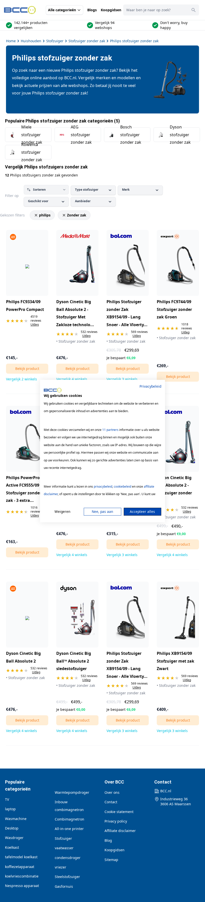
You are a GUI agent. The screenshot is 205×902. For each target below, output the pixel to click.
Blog (108, 840)
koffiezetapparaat (19, 866)
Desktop (11, 828)
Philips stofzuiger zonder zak (134, 40)
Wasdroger (14, 837)
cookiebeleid (122, 486)
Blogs (92, 9)
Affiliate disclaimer (120, 830)
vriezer (60, 867)
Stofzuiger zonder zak (86, 40)
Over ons (112, 792)
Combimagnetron (69, 819)
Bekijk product (27, 368)
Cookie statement (119, 811)
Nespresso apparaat (22, 885)
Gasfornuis (64, 886)
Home (11, 40)
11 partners (110, 430)
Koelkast (12, 847)
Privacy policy (115, 821)
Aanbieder (82, 201)
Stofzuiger (55, 40)
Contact (110, 802)
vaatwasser (64, 848)
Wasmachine (15, 818)
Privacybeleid (150, 386)
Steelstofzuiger (67, 876)
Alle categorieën (62, 9)
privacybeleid (103, 486)
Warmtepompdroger (72, 792)
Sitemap (111, 859)
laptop (10, 809)
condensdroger (67, 857)
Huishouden (31, 40)
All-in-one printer (69, 828)
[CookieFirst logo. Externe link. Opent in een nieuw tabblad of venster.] (53, 390)
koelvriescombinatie (21, 876)
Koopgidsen (111, 9)
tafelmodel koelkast (21, 857)
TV (7, 799)
